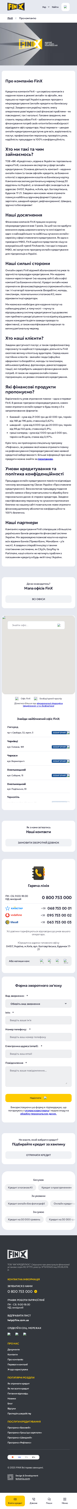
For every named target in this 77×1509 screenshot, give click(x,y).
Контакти (13, 1354)
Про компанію (15, 1359)
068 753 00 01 (59, 908)
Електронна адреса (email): (22, 1046)
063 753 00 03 (59, 922)
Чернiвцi (12, 741)
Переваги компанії (18, 1364)
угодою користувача (37, 1110)
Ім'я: (7, 1012)
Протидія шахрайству (19, 1413)
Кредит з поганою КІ (20, 1187)
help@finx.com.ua (18, 1320)
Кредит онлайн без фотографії (26, 1203)
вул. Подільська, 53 (17, 789)
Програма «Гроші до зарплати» (25, 1432)
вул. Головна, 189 (36, 746)
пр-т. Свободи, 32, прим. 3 (36, 732)
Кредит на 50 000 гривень (24, 1219)
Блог (10, 1403)
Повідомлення (14, 1062)
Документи (14, 1349)
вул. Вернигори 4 (36, 761)
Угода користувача (18, 1369)
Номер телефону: (16, 1029)
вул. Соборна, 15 (36, 775)
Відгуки (12, 1408)
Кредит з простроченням (57, 1187)
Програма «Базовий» (19, 1427)
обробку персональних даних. (38, 1113)
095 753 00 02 (59, 915)
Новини (12, 1398)
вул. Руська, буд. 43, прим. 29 (36, 802)
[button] (46, 640)
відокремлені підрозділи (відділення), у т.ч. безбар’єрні (43, 704)
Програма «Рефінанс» (20, 1442)
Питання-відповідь (18, 1393)
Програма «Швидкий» (20, 1437)
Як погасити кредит (18, 1388)
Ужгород (12, 727)
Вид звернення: (14, 995)
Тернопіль (13, 797)
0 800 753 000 (57, 897)
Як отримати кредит (19, 1383)
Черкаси (12, 755)
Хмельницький (16, 769)
